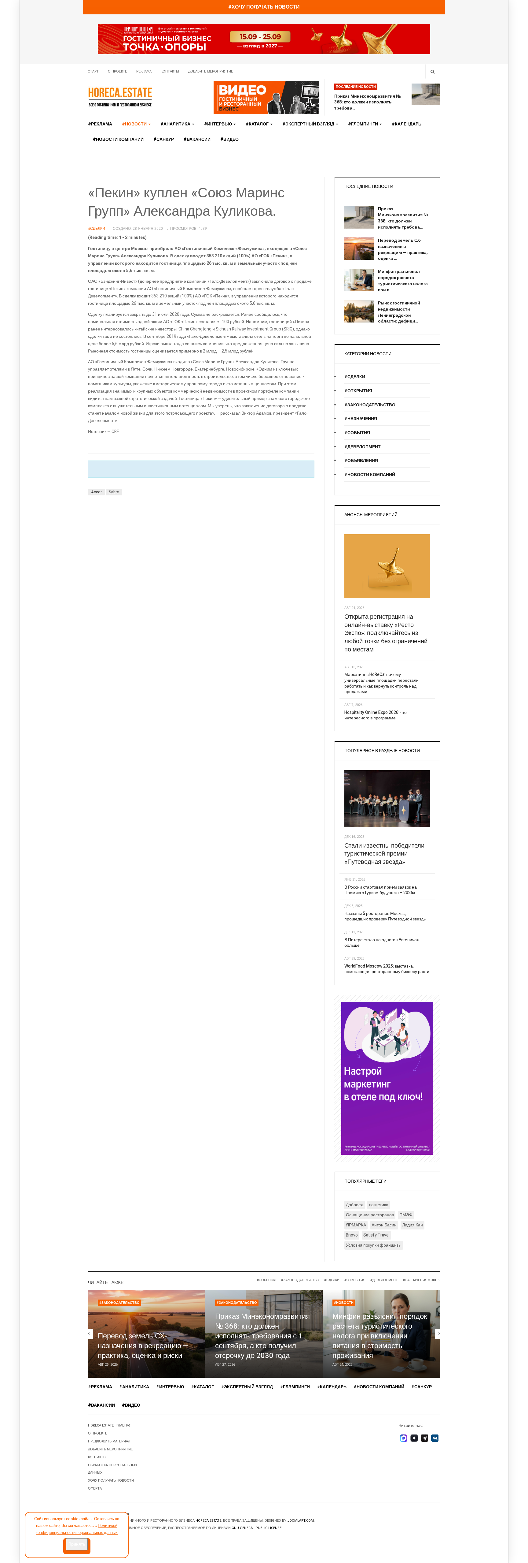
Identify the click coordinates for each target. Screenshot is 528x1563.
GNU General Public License (256, 1528)
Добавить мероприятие (210, 71)
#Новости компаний (118, 139)
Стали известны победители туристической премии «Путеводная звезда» (384, 853)
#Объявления (361, 460)
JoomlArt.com (300, 1520)
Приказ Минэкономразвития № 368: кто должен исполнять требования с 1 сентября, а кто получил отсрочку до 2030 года (262, 1336)
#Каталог (258, 124)
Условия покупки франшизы (374, 1245)
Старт (93, 71)
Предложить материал (109, 1441)
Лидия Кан (412, 1225)
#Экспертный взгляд (308, 124)
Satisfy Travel (376, 1235)
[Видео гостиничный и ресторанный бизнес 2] (267, 97)
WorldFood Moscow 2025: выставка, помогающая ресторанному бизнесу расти (386, 969)
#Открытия (358, 391)
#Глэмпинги (363, 124)
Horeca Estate (208, 1520)
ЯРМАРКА (356, 1225)
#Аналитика (175, 124)
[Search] (432, 71)
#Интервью (218, 124)
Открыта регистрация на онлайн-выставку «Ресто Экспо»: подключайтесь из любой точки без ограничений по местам (385, 633)
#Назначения (360, 419)
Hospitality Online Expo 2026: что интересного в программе (375, 715)
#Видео (229, 139)
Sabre (114, 492)
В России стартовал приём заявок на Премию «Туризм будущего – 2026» (380, 890)
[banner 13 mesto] (387, 1078)
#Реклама (100, 124)
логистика (378, 1205)
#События (357, 433)
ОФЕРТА (95, 1488)
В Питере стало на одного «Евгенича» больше (381, 943)
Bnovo (352, 1235)
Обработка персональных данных (112, 1469)
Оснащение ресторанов (370, 1215)
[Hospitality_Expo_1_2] (264, 39)
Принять (76, 1544)
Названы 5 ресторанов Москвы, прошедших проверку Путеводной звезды (385, 916)
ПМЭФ (406, 1215)
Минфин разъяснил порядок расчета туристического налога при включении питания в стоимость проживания (379, 1336)
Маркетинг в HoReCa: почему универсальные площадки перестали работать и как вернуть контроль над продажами (381, 683)
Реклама (144, 71)
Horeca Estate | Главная (109, 1425)
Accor (96, 492)
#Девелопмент (362, 447)
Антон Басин (384, 1225)
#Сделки (354, 377)
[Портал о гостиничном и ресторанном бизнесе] (120, 96)
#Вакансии (197, 139)
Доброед (354, 1205)
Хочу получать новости (111, 1480)
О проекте (117, 71)
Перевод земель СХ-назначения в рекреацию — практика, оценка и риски (143, 1346)
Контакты (170, 71)
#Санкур (163, 139)
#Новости (344, 1302)
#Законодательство (369, 405)
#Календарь (406, 124)
